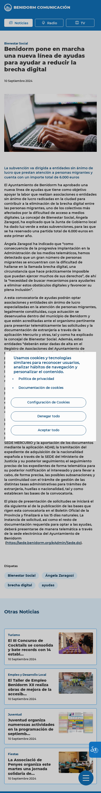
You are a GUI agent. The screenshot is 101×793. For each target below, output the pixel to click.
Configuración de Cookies (48, 402)
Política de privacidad (36, 379)
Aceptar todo (48, 430)
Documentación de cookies (41, 388)
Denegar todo (48, 416)
